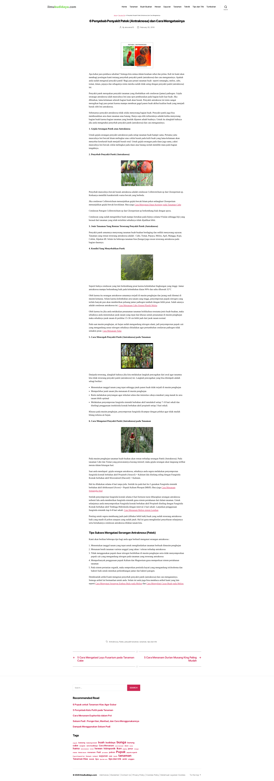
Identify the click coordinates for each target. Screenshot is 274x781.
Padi (99, 752)
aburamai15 (129, 27)
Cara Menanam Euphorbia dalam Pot (92, 715)
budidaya (110, 742)
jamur (130, 749)
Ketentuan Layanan (169, 775)
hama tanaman (85, 749)
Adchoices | (104, 775)
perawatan (105, 752)
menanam (91, 752)
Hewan (158, 7)
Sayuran (167, 7)
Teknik (187, 7)
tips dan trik (152, 642)
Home (124, 7)
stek (110, 756)
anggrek (75, 743)
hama (76, 748)
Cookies (181, 775)
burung (130, 742)
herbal (91, 749)
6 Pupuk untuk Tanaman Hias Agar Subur (94, 704)
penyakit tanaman (131, 642)
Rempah (88, 756)
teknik (91, 759)
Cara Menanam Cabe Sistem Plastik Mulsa (138, 305)
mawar (75, 752)
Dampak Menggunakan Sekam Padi (91, 726)
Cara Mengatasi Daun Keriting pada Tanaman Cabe (158, 204)
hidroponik (109, 748)
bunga (121, 742)
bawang (81, 743)
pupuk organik (132, 752)
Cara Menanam (106, 745)
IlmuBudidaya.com (88, 775)
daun (126, 746)
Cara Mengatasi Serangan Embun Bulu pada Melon (118, 583)
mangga (136, 749)
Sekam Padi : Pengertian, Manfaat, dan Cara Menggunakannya (106, 721)
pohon (112, 752)
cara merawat (119, 746)
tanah (115, 756)
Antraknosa (113, 642)
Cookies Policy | (153, 775)
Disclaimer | (115, 775)
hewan (98, 748)
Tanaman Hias (80, 758)
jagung (125, 749)
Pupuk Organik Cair (79, 756)
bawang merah (91, 743)
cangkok (82, 746)
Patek (121, 642)
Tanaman (134, 7)
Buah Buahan (146, 7)
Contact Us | (127, 775)
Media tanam (82, 752)
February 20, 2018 (147, 27)
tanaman (143, 642)
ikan (119, 748)
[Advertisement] (137, 612)
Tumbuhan (211, 7)
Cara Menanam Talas (112, 331)
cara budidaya (92, 746)
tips (97, 759)
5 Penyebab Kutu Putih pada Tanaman (93, 710)
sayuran (103, 755)
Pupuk (121, 752)
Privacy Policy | (139, 775)
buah (101, 742)
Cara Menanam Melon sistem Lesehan (141, 510)
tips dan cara (103, 759)
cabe (75, 745)
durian (131, 746)
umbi (124, 759)
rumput (95, 756)
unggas (131, 759)
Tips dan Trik (198, 7)
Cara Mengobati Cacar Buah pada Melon (164, 583)
